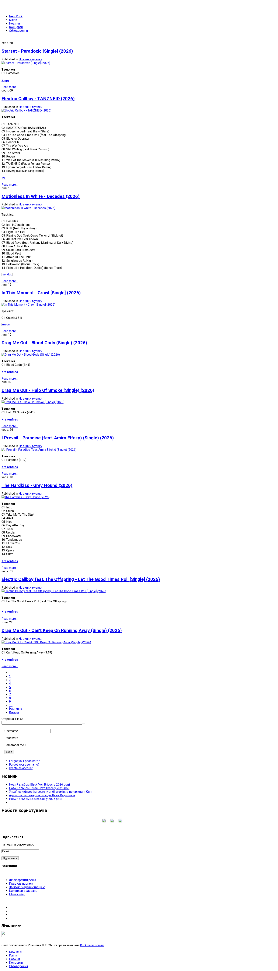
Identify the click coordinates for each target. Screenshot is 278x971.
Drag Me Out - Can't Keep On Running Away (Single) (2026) (62, 630)
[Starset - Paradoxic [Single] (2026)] (26, 63)
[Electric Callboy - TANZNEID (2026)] (26, 110)
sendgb (7, 274)
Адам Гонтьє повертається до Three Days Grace (42, 795)
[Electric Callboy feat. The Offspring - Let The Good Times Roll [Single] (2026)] (54, 591)
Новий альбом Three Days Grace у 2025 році (39, 788)
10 (10, 705)
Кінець (14, 712)
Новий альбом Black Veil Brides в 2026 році (39, 784)
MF (4, 178)
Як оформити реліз (22, 880)
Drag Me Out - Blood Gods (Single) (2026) (44, 342)
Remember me (14, 745)
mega (6, 324)
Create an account (21, 768)
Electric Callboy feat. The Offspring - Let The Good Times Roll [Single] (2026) (81, 579)
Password (11, 738)
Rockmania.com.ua (92, 945)
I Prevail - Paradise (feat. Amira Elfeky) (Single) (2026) (58, 438)
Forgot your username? (24, 764)
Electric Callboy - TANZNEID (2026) (38, 98)
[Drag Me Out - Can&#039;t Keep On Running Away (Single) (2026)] (46, 642)
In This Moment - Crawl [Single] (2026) (41, 292)
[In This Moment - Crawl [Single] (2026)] (28, 304)
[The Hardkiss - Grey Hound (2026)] (26, 497)
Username (11, 731)
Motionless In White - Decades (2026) (41, 196)
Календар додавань (23, 891)
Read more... (10, 87)
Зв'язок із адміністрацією (27, 887)
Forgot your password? (24, 761)
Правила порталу (21, 883)
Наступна (15, 708)
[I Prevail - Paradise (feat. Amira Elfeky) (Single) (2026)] (39, 449)
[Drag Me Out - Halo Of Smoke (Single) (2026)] (33, 402)
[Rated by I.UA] (10, 936)
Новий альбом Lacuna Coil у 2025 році (35, 799)
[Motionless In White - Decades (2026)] (28, 208)
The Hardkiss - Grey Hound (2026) (37, 485)
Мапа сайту (17, 894)
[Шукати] (83, 723)
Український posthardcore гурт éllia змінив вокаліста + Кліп (50, 791)
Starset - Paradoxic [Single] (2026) (37, 51)
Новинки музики (30, 59)
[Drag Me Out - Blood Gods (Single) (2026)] (31, 354)
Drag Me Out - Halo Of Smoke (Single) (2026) (48, 390)
